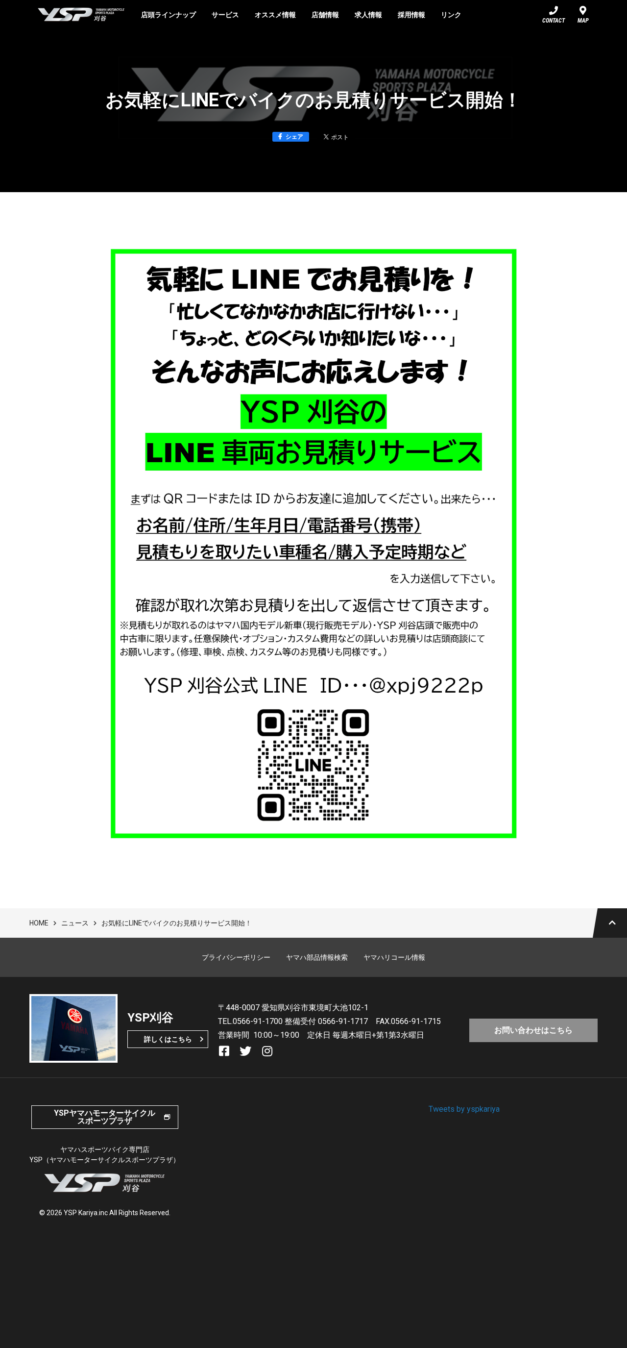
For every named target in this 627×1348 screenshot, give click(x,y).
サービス (225, 15)
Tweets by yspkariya (464, 1109)
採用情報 (411, 15)
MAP (583, 20)
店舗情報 (325, 15)
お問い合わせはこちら (533, 1030)
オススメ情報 (275, 15)
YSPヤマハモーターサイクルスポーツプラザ (104, 1116)
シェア (294, 136)
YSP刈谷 (81, 14)
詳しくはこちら (168, 1039)
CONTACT (553, 20)
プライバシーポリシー (236, 957)
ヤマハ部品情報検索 (317, 957)
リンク (451, 15)
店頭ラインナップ (168, 15)
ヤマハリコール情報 (394, 957)
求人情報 (368, 15)
